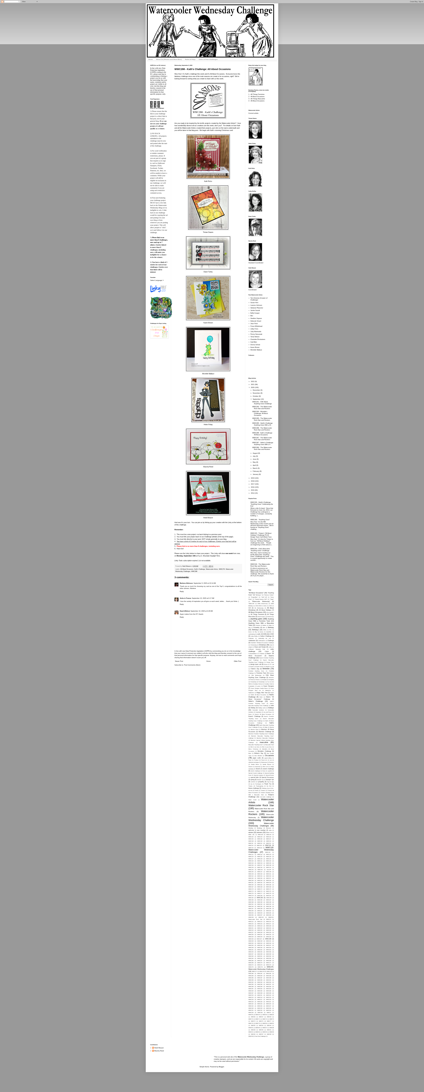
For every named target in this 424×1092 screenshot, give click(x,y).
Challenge (271, 640)
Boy (256, 632)
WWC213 (259, 921)
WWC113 (268, 843)
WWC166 (268, 884)
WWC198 (259, 908)
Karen (250, 714)
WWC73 (271, 1019)
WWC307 (251, 993)
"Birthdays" (258, 595)
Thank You (267, 784)
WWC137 (259, 865)
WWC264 (259, 958)
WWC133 (251, 863)
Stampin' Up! (270, 779)
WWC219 (259, 926)
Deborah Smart (255, 321)
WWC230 (251, 934)
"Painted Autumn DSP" (261, 599)
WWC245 (251, 945)
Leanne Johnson (256, 305)
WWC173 (251, 891)
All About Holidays (265, 610)
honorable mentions (258, 710)
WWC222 (259, 928)
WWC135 (268, 863)
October (256, 396)
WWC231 (259, 934)
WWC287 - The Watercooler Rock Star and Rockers (262, 438)
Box (270, 629)
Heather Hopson (256, 318)
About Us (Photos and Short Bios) (169, 59)
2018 (253, 481)
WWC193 (268, 904)
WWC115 (259, 845)
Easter (252, 666)
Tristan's (263, 790)
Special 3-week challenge (255, 773)
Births (264, 629)
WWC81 (271, 1023)
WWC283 (251, 975)
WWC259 (268, 954)
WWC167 (251, 887)
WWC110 (268, 841)
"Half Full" (264, 597)
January (256, 474)
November (256, 393)
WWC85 (250, 1027)
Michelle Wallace (208, 374)
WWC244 (268, 943)
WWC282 (268, 973)
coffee (270, 647)
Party (249, 760)
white (270, 830)
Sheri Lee (265, 766)
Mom (249, 753)
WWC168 (259, 887)
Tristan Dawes (208, 232)
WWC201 (259, 910)
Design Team (270, 662)
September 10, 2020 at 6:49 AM (201, 611)
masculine (264, 742)
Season (250, 766)
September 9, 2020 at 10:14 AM (205, 583)
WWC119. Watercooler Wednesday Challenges (261, 850)
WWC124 (251, 856)
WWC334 (251, 1012)
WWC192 (259, 904)
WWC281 (259, 973)
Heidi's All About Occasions (258, 694)
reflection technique (253, 762)
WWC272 (251, 965)
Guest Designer (268, 686)
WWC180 (259, 895)
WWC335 (260, 1012)
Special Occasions (268, 777)
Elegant (268, 666)
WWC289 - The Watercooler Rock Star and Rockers (262, 419)
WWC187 (268, 900)
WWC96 (253, 1034)
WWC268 (268, 960)
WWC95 (271, 1032)
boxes (250, 632)
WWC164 (251, 884)
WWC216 (259, 923)
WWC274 (268, 965)
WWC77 (269, 1021)
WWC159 (259, 880)
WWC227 (251, 932)
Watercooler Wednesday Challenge (261, 819)
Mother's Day (258, 753)
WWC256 (268, 952)
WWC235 (268, 936)
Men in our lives (255, 747)
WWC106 (259, 839)
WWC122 (259, 854)
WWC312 (268, 995)
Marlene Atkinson (186, 583)
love (261, 727)
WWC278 (261, 971)
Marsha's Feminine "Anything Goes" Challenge (261, 733)
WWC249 (259, 947)
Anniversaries (261, 616)
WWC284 (259, 975)
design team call (255, 664)
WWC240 (259, 941)
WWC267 (259, 960)
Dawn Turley (208, 272)
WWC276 (260, 967)
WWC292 (251, 982)
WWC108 (251, 841)
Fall (273, 666)
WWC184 (268, 897)
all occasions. (270, 612)
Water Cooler (252, 799)
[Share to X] (208, 566)
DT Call (272, 664)
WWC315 (268, 997)
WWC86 (257, 1027)
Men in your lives (267, 747)
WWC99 (250, 1036)
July (254, 456)
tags (273, 781)
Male (266, 727)
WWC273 (259, 965)
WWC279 (269, 971)
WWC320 (259, 1001)
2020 (253, 387)
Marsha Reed (208, 467)
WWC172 (268, 889)
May (254, 462)
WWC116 (268, 845)
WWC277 (254, 971)
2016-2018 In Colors (261, 605)
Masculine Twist (269, 744)
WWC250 (268, 947)
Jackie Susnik (255, 310)
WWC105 (251, 839)
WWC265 (268, 958)
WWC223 (268, 928)
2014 (253, 493)
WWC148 (268, 871)
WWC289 (251, 980)
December (256, 390)
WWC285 (268, 975)
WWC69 (269, 1017)
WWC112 (259, 843)
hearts (272, 692)
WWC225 (259, 930)
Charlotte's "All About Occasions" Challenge (262, 642)
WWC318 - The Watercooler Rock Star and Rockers (260, 565)
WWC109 (259, 841)
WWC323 (259, 1003)
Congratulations (252, 653)
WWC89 (253, 1030)
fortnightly (271, 679)
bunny (261, 632)
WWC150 (259, 874)
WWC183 (260, 897)
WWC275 (251, 967)
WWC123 (268, 854)
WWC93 (257, 1032)
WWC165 (259, 884)
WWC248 (251, 947)
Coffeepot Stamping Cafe (256, 649)
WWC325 (251, 1006)
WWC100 (260, 834)
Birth (264, 627)
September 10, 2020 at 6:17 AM (203, 598)
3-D (249, 608)
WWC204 (259, 913)
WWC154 (268, 876)
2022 (253, 381)
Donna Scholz (255, 345)
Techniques (258, 784)
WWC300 (268, 986)
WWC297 (268, 984)
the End (269, 786)
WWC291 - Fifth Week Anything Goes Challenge (262, 403)
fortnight (264, 679)
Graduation (251, 686)
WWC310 (251, 995)
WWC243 (259, 943)
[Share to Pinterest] (212, 566)
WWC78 (250, 1023)
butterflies (269, 632)
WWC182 (251, 897)
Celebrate (251, 638)
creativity (261, 653)
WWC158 (251, 880)
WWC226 (268, 930)
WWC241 (268, 941)
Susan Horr (254, 302)
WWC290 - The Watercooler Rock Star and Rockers (262, 407)
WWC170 (251, 889)
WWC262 (268, 956)
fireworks (271, 677)
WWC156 (259, 878)
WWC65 (271, 1014)
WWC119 (259, 847)
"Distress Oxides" (269, 595)
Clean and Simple (260, 647)
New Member (258, 755)
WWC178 (268, 893)
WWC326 (259, 1006)
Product (256, 760)
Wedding (250, 828)
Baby (270, 625)
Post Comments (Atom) (192, 665)
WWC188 (251, 902)
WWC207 (259, 915)
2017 (253, 484)
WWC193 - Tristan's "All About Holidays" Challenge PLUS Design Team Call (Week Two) (261, 535)
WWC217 (268, 923)
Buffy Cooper (255, 313)
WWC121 (251, 854)
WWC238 (268, 939)
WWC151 (268, 874)
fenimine (271, 673)
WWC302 (259, 988)
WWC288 (194, 571)
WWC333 (268, 1010)
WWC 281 (251, 834)
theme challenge (253, 788)
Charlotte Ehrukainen (257, 339)
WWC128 (259, 858)
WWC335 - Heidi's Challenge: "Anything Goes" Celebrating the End (261, 504)
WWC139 (251, 867)
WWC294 (268, 982)
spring (252, 779)
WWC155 (251, 878)
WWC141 (268, 867)
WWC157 (268, 878)
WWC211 (268, 919)
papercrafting (268, 758)
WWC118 (250, 847)
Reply (182, 591)
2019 (253, 478)
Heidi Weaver (208, 518)
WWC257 (251, 954)
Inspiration (258, 712)
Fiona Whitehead (256, 326)
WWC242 (251, 943)
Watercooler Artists (212, 569)
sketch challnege (255, 771)
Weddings (259, 828)
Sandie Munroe (267, 764)
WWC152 (251, 876)
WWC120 (267, 852)
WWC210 (261, 917)
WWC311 (259, 995)
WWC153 (259, 876)
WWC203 (251, 913)
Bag (249, 627)
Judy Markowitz (255, 331)
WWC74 (253, 1021)
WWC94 (264, 1032)
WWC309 (268, 993)
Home (150, 59)
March (255, 468)
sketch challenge (268, 769)
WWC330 (268, 1008)
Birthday (271, 627)
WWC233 (251, 936)
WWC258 (259, 954)
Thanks (250, 786)
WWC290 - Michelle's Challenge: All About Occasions (260, 413)
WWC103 (259, 836)
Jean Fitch (254, 323)
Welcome (268, 828)
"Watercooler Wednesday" (261, 601)
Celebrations (261, 640)
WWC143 (260, 869)
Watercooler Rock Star (261, 805)
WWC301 (251, 988)
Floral (251, 679)
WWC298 (251, 986)
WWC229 (268, 932)
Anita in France (185, 598)
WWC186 (259, 900)
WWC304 (251, 991)
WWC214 (268, 921)
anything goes (256, 619)
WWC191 (251, 904)
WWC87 (264, 1027)
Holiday (253, 708)
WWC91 (269, 1030)
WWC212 (251, 921)
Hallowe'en (268, 690)
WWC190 (268, 902)
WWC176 (251, 893)
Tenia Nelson (254, 337)
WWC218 (251, 926)
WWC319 (251, 1001)
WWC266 (251, 960)
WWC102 (251, 836)
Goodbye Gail (268, 684)
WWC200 (251, 910)
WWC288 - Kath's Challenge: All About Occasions (262, 434)
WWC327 (268, 1006)
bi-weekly (256, 627)
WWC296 (259, 984)
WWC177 (259, 893)
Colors (267, 651)
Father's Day (255, 669)
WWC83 (261, 1025)
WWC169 (268, 887)
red (271, 760)
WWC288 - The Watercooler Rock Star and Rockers (262, 429)
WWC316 (251, 999)
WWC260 (251, 956)
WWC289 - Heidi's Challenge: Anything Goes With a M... (262, 424)
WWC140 (259, 867)
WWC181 (268, 895)
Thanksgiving (259, 786)
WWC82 (253, 1025)
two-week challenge (265, 797)
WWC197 (251, 908)
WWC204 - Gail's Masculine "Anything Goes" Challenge (260, 549)
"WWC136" (251, 603)
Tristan (256, 790)
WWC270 (259, 962)
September (257, 399)
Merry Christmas (253, 749)
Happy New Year (261, 692)
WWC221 (251, 928)
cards (258, 634)
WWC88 (271, 1027)
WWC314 (259, 997)
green (258, 686)
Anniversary (270, 616)
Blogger (221, 1067)
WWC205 (268, 913)
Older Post (237, 661)
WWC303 (268, 988)
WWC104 (268, 836)
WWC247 (268, 945)
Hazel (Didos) (185, 611)
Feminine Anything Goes (256, 671)
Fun (268, 681)
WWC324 (268, 1003)
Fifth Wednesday (256, 675)
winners (259, 832)
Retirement (264, 762)
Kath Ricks (208, 181)
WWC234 (259, 936)
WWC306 (268, 991)
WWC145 (251, 871)
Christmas (262, 645)
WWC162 (259, 882)
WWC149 (251, 874)
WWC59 (257, 1014)
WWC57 (269, 1012)
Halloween (251, 692)
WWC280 (251, 973)
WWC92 (250, 1032)
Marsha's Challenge (265, 731)
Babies (264, 625)
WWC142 (251, 869)
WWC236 (251, 939)
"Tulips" (272, 599)
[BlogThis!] (206, 566)
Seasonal (257, 766)
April (254, 465)
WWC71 (257, 1019)
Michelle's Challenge (264, 751)
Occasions (269, 755)
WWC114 (250, 845)
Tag (268, 781)
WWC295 (251, 984)
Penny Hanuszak (256, 334)
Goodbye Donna (257, 684)
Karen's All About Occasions (263, 714)
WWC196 (268, 906)
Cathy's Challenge (266, 636)
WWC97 (261, 1034)
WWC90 (261, 1030)
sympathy (261, 782)
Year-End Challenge (260, 1036)
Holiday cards (262, 707)
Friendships (261, 681)
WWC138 (268, 865)
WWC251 (251, 949)
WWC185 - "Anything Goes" (260, 519)
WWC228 (259, 932)
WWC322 (251, 1003)
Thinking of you (266, 788)
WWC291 (268, 980)
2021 (253, 384)
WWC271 (268, 962)
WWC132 (268, 861)
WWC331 (251, 1010)
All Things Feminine (257, 614)
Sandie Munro (255, 764)
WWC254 (251, 952)
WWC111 (250, 843)
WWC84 (269, 1025)
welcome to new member (257, 830)
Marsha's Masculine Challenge (265, 738)
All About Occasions (186, 569)
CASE (272, 634)
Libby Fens (254, 329)
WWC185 (251, 900)
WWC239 (251, 941)
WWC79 (257, 1023)
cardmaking (251, 634)
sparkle (270, 771)
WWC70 (250, 1019)
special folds (255, 777)
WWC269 (251, 962)
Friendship (253, 681)
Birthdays (255, 630)
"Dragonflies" (254, 597)
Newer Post (179, 661)
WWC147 (259, 871)
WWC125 (259, 856)
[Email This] (204, 566)
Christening (253, 645)
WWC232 (268, 934)
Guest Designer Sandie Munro (259, 688)
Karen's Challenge (254, 716)
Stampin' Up (260, 779)
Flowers (258, 679)
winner (250, 832)
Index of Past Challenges (208, 59)
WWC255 (259, 952)
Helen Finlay (208, 424)
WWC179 (251, 895)
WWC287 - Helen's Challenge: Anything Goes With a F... (263, 443)
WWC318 (268, 999)
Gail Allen (253, 342)
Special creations (258, 775)
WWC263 (251, 958)
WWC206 (251, 915)
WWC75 (261, 1021)
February (256, 471)
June (255, 459)
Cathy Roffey (254, 636)
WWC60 (264, 1014)
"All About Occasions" (256, 593)
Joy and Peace (268, 712)
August (255, 453)
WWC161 (251, 882)
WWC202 (268, 910)
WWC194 (251, 906)
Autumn (258, 625)
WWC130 (251, 861)
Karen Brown (208, 323)
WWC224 (251, 930)
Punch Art (264, 760)
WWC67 (261, 1017)
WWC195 (259, 906)
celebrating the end (264, 638)
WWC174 (259, 891)
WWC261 (259, 956)
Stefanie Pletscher (256, 308)
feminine (266, 669)
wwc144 (269, 869)
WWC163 (268, 882)
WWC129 (268, 858)
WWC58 (250, 1014)
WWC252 (259, 949)
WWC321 (268, 1001)
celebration (251, 640)
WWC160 (268, 880)
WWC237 (259, 939)
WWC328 (251, 1008)
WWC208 (268, 915)
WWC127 (251, 858)
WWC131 (259, 861)
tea (251, 784)
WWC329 (259, 1008)
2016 (253, 487)
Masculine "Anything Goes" (255, 744)
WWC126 (268, 856)
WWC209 (251, 917)
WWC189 (259, 902)
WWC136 (251, 865)
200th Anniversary (262, 603)
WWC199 (268, 908)
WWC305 (259, 991)
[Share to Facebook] (210, 566)
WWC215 (251, 923)
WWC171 (259, 889)
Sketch (258, 769)
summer (253, 781)
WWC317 (259, 999)
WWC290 (259, 980)
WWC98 (269, 1034)
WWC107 (268, 839)
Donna (265, 664)
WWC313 (251, 997)
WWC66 (253, 1017)
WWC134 (259, 863)
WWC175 (268, 891)
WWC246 (259, 945)
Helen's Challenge (255, 701)
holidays (271, 708)
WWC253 (268, 949)
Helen (261, 697)
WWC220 (268, 926)
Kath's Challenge (199, 569)
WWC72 (264, 1019)
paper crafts (257, 758)
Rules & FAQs (190, 59)
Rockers (271, 762)
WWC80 (264, 1023)
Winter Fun (269, 832)
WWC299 (259, 986)
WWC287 (259, 977)
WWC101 (268, 834)
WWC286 (251, 977)
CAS (264, 634)
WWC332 (259, 1010)
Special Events (270, 775)
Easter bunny (259, 666)
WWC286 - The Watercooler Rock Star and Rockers (262, 448)
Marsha (272, 727)
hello (272, 705)
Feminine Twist (261, 673)
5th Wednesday (259, 608)
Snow (263, 771)
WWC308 (259, 993)
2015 (253, 490)
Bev (251, 316)
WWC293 (259, 982)
